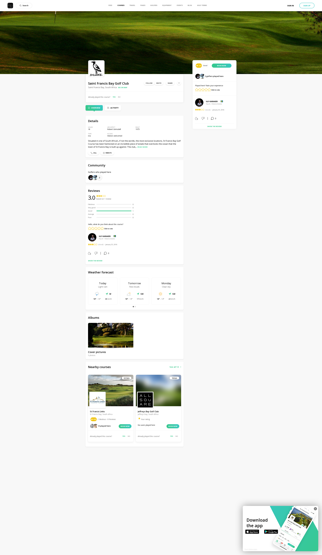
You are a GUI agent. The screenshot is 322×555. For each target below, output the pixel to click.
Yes (114, 97)
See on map (122, 87)
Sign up (306, 5)
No (119, 97)
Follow (149, 83)
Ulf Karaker (105, 236)
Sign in (290, 5)
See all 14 (174, 367)
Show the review (95, 261)
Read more (142, 147)
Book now (125, 426)
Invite (158, 83)
